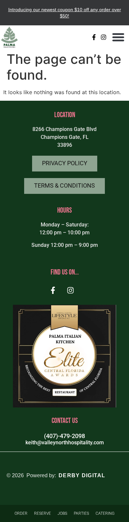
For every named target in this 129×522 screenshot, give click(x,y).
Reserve (42, 513)
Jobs (62, 513)
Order (21, 513)
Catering (105, 513)
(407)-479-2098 (64, 436)
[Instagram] (103, 37)
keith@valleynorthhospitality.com (64, 442)
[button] (118, 37)
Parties (81, 513)
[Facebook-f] (94, 37)
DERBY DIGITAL (82, 475)
